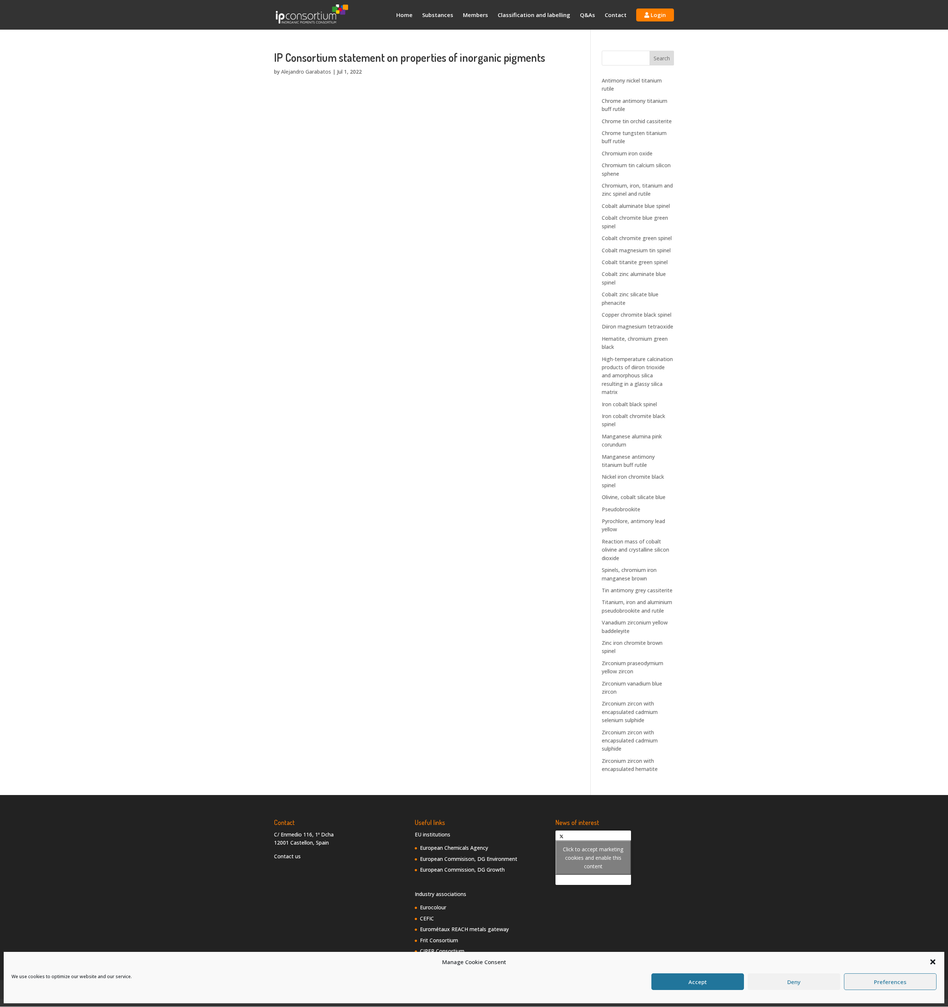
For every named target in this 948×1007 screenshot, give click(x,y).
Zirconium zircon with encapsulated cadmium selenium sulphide (630, 712)
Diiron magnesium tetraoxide (637, 326)
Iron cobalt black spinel (629, 404)
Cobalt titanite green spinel (635, 262)
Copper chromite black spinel (636, 314)
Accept (697, 982)
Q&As (587, 15)
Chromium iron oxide (627, 153)
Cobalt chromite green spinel (637, 238)
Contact (616, 15)
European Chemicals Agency (454, 847)
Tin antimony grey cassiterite (637, 590)
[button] (933, 962)
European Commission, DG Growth (462, 869)
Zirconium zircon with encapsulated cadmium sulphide (630, 740)
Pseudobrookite (621, 509)
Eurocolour (433, 907)
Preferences (890, 982)
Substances (437, 15)
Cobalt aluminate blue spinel (636, 205)
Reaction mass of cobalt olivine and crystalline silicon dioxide (635, 550)
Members (475, 15)
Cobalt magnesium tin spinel (636, 250)
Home (404, 15)
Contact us (287, 856)
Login (657, 14)
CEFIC (427, 918)
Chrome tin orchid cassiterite (637, 121)
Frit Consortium (439, 940)
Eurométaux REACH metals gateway (464, 929)
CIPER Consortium (442, 950)
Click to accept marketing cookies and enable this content (593, 858)
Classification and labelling (534, 15)
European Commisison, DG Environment (468, 858)
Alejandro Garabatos (306, 71)
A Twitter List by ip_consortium (593, 858)
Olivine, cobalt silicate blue (633, 497)
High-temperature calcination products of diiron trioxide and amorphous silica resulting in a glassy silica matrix (637, 376)
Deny (794, 982)
